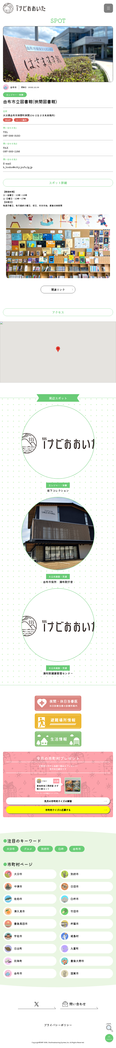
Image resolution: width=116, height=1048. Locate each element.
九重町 (75, 948)
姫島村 (75, 936)
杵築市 (75, 923)
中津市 (18, 886)
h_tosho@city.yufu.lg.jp (17, 167)
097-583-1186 (11, 151)
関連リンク (58, 289)
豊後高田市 (21, 923)
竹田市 (75, 911)
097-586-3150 (11, 135)
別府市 (45, 849)
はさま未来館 (44, 115)
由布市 (77, 849)
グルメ (28, 849)
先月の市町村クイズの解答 (58, 801)
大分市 (11, 849)
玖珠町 (18, 961)
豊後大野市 (77, 961)
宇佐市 (18, 936)
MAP (8, 119)
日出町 (18, 948)
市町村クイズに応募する (58, 810)
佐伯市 (18, 899)
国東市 (75, 973)
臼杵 (61, 849)
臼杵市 (75, 899)
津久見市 (19, 911)
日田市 (75, 886)
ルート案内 (21, 119)
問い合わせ (77, 1003)
